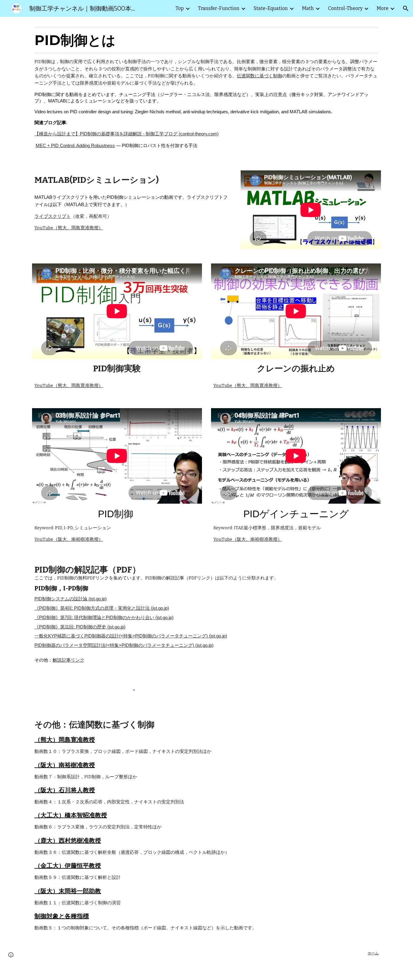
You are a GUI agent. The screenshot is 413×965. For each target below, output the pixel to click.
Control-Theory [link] (345, 8)
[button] (405, 8)
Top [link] (180, 8)
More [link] (383, 8)
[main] (206, 90)
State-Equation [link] (271, 8)
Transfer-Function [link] (218, 8)
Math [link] (308, 8)
